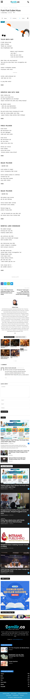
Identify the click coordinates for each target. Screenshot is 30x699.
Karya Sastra (6, 7)
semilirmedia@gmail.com (17, 639)
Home (2, 7)
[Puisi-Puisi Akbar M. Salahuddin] (5, 342)
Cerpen (12, 345)
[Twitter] (5, 283)
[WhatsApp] (8, 283)
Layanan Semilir (6, 693)
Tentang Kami (15, 695)
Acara (2, 437)
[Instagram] (15, 333)
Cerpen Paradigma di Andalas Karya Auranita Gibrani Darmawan (5, 357)
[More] (27, 18)
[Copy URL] (15, 283)
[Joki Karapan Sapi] (24, 342)
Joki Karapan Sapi (23, 346)
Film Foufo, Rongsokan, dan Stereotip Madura (19, 647)
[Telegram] (11, 283)
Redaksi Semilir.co (4, 443)
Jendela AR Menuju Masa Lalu (23, 350)
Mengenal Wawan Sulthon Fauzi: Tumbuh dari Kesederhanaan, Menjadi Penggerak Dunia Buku (19, 452)
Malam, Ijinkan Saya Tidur (14, 357)
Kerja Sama (8, 695)
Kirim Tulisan (13, 693)
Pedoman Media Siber (22, 693)
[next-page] (16, 361)
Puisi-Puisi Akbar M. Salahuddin (4, 347)
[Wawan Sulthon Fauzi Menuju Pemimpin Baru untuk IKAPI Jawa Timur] (15, 429)
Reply (6, 377)
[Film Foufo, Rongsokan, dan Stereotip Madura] (4, 649)
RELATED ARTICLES (9, 337)
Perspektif (3, 686)
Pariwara (22, 695)
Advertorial (3, 518)
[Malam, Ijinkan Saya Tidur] (15, 352)
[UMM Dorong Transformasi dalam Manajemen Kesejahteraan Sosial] (15, 560)
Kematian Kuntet (13, 346)
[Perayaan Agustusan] (4, 663)
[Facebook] (2, 283)
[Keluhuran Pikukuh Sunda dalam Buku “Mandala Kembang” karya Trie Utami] (4, 460)
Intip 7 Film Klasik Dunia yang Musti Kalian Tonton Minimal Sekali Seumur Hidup (7, 292)
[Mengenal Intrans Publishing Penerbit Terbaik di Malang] (15, 535)
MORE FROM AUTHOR (20, 337)
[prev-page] (14, 361)
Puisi (12, 355)
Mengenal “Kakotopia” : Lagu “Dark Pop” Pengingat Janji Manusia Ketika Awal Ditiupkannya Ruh (22, 292)
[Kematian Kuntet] (15, 342)
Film (2, 680)
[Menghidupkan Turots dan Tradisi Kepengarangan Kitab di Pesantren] (4, 656)
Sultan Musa (4, 12)
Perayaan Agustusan (13, 661)
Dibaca (2, 684)
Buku (2, 675)
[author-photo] (15, 302)
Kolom (2, 678)
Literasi (2, 673)
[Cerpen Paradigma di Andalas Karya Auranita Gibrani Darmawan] (5, 352)
